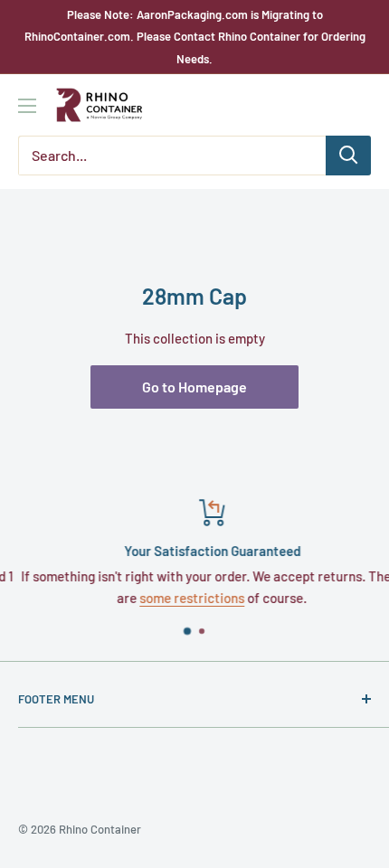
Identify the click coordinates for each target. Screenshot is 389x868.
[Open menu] (27, 106)
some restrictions (181, 598)
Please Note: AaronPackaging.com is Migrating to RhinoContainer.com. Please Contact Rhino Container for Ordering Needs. (194, 36)
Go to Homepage (194, 386)
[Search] (348, 155)
